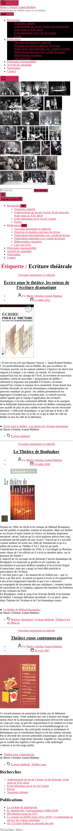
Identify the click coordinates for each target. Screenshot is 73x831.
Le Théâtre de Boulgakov (36, 451)
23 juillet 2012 (42, 299)
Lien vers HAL (22, 58)
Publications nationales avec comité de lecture (39, 52)
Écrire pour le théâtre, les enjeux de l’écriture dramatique (36, 285)
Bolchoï (15, 619)
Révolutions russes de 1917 (22, 813)
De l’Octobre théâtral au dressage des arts (30, 823)
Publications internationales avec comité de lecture (42, 48)
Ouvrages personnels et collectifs (32, 42)
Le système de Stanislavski (22, 807)
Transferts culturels (24, 23)
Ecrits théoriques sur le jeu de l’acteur (35, 32)
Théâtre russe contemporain (36, 638)
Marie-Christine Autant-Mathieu (18, 7)
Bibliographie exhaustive (28, 55)
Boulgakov (27, 619)
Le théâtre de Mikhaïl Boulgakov (22, 609)
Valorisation (13, 68)
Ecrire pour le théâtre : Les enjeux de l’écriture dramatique (36, 426)
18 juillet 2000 (42, 464)
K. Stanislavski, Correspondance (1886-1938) (32, 810)
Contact (11, 71)
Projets (18, 36)
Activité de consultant (19, 64)
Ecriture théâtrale (20, 436)
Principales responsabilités (21, 61)
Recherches (13, 20)
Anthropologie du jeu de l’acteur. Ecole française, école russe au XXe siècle (41, 28)
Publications (14, 39)
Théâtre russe (38, 764)
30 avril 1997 (42, 650)
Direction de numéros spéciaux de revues (37, 45)
